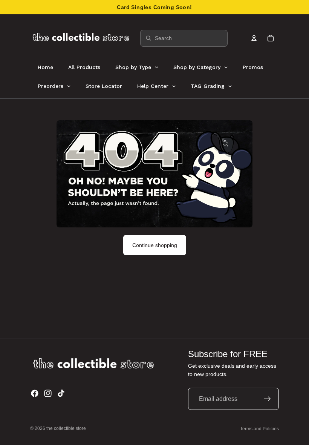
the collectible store (66, 428)
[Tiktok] (61, 393)
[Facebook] (34, 393)
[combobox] (184, 38)
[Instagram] (47, 393)
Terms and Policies (259, 428)
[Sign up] (267, 399)
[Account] (254, 38)
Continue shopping (154, 245)
